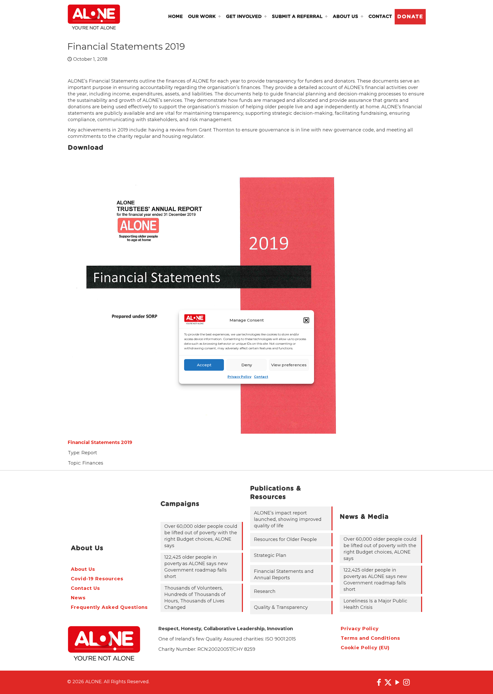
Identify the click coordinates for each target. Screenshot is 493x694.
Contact (261, 377)
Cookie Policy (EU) (365, 648)
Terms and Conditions (370, 638)
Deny (246, 364)
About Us (83, 569)
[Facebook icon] (379, 682)
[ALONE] (93, 16)
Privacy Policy (239, 377)
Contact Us (85, 588)
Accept (204, 364)
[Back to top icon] (480, 683)
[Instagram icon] (406, 682)
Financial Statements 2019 (100, 442)
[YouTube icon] (397, 682)
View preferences (289, 364)
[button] (306, 320)
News (78, 598)
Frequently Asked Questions (109, 607)
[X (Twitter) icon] (388, 682)
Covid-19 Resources (97, 579)
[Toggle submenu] (219, 16)
